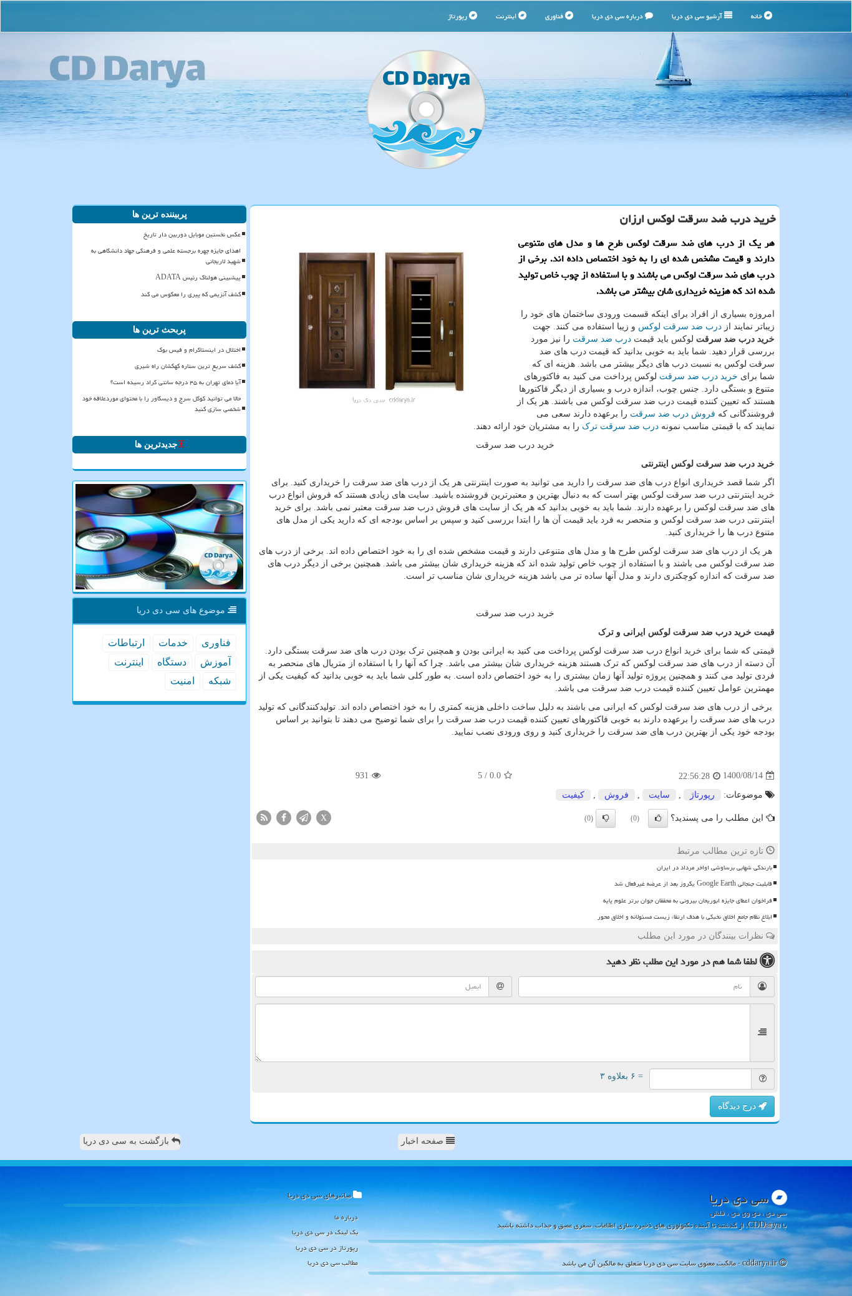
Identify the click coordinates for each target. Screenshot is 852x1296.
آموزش (215, 662)
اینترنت (507, 15)
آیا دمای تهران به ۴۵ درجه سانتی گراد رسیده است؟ (175, 382)
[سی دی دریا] (426, 109)
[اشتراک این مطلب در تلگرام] (303, 816)
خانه (757, 15)
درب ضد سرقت (602, 339)
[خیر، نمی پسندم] (606, 818)
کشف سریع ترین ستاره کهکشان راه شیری (188, 366)
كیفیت (573, 795)
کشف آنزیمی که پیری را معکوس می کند (191, 294)
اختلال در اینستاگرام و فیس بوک (199, 350)
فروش (616, 795)
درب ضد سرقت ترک (620, 426)
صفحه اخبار (423, 1141)
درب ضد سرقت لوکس (680, 326)
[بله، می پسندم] (658, 818)
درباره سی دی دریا (618, 15)
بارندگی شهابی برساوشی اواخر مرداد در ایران (714, 867)
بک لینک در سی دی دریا (325, 1232)
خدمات (173, 642)
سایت (659, 795)
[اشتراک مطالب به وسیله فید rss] (264, 816)
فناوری (555, 15)
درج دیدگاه (738, 1106)
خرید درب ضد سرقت (698, 376)
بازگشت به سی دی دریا (127, 1141)
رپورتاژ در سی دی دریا (327, 1247)
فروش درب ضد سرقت (672, 413)
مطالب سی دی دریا (332, 1262)
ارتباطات (126, 642)
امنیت (182, 680)
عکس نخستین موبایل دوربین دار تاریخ (192, 234)
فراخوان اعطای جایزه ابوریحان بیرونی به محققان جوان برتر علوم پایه (687, 900)
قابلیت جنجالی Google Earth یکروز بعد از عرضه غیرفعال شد (693, 884)
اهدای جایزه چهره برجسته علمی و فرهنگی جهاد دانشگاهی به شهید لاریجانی (166, 256)
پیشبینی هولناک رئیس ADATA (198, 277)
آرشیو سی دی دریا (698, 15)
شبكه (219, 680)
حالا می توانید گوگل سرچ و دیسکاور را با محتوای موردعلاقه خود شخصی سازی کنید (161, 403)
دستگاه (171, 662)
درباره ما (346, 1217)
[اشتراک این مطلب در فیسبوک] (284, 816)
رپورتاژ (458, 15)
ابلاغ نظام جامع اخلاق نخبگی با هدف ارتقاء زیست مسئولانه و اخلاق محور (685, 917)
